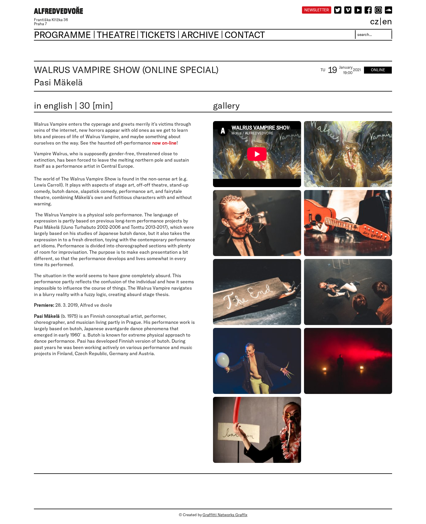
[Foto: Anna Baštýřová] (257, 223)
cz (374, 21)
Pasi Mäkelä (58, 82)
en (387, 21)
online (378, 69)
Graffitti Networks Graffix (225, 514)
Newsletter (316, 10)
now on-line (164, 143)
